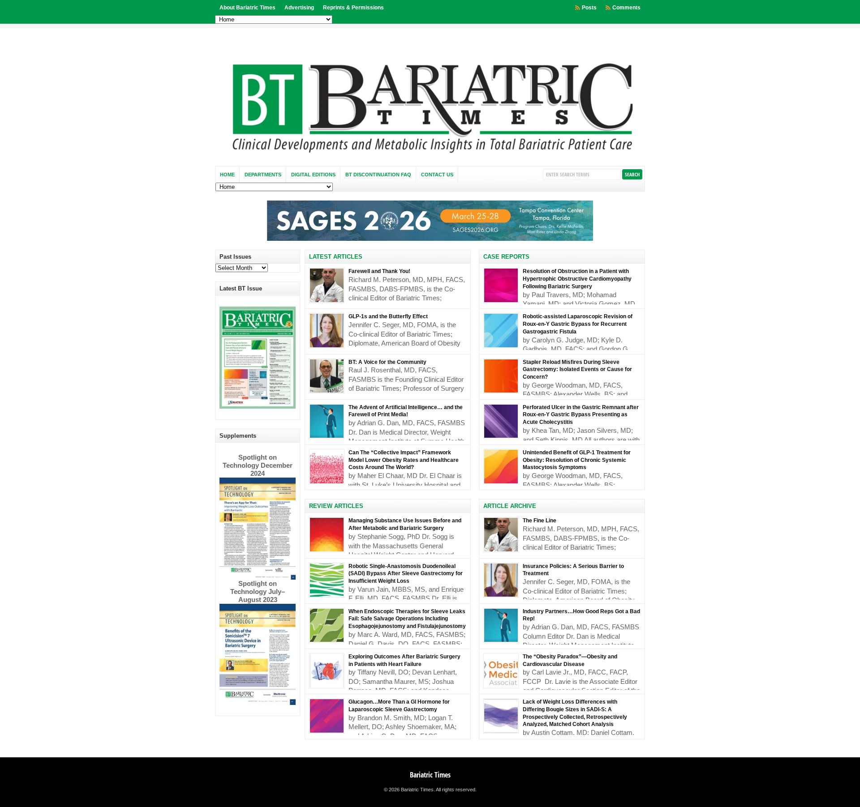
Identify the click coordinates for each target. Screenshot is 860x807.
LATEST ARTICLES (335, 256)
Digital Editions (313, 174)
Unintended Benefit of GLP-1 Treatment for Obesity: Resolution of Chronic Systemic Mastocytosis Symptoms (577, 460)
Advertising (299, 7)
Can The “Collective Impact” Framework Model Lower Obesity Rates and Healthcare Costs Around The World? (403, 460)
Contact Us (437, 174)
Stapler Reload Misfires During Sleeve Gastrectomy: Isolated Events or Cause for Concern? (577, 369)
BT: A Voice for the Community (387, 362)
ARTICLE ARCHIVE (509, 506)
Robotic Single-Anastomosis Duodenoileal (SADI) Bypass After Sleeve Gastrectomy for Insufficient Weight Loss (405, 574)
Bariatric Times (430, 775)
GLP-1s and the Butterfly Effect (388, 316)
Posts (589, 7)
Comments (626, 7)
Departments (263, 174)
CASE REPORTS (506, 256)
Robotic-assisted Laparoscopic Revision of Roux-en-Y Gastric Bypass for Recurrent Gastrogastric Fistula (577, 324)
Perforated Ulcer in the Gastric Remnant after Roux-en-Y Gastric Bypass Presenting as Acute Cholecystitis (581, 415)
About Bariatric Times (247, 7)
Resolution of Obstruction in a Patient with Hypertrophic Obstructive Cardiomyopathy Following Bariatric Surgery (577, 279)
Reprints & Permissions (353, 7)
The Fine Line (539, 520)
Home (227, 174)
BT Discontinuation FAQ (378, 174)
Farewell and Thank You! (379, 271)
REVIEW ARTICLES (336, 506)
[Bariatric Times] (430, 155)
